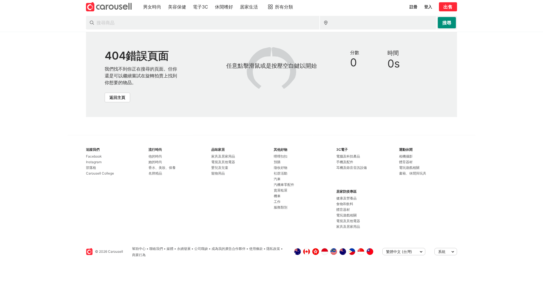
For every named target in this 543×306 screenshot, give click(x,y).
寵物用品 (218, 173)
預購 (277, 162)
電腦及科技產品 (348, 156)
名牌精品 (155, 173)
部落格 (91, 167)
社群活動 (280, 173)
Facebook (94, 156)
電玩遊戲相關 (346, 215)
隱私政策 (273, 248)
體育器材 (343, 209)
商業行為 (139, 255)
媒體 (170, 248)
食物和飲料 (344, 204)
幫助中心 (139, 248)
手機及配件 (344, 162)
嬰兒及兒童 (219, 167)
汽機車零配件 (284, 184)
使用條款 (256, 248)
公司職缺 (201, 248)
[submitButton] (447, 22)
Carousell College (100, 173)
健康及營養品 (346, 198)
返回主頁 (117, 97)
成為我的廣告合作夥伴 (228, 248)
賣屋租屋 (280, 190)
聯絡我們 (156, 248)
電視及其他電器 (223, 162)
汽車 (277, 179)
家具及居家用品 (223, 156)
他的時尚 (155, 156)
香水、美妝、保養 (162, 167)
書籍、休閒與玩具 (412, 173)
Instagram (94, 162)
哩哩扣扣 (280, 156)
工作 (277, 201)
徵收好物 (280, 167)
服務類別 (280, 207)
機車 (277, 196)
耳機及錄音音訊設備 (351, 167)
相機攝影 (406, 156)
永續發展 (184, 248)
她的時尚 (155, 162)
